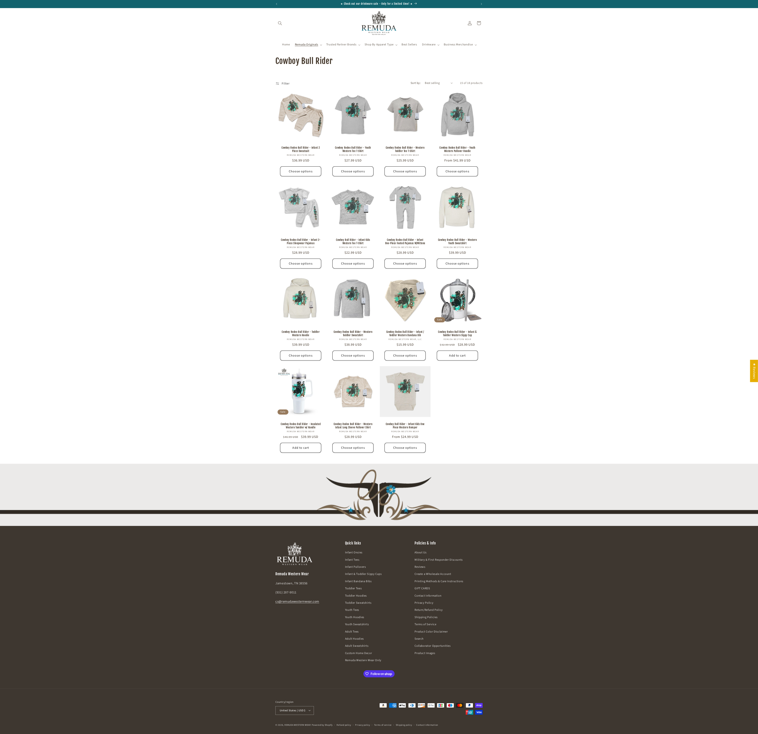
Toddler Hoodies (356, 596)
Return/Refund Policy (429, 610)
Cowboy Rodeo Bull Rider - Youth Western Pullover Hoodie (457, 149)
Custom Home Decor (358, 653)
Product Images (425, 653)
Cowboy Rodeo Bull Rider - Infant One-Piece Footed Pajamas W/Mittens (405, 241)
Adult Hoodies (354, 639)
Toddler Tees (353, 589)
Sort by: (416, 83)
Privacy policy (362, 724)
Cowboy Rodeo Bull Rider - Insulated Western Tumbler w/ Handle (301, 425)
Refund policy (344, 724)
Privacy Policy (424, 603)
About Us (420, 553)
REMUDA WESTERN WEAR (297, 724)
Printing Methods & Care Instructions (439, 581)
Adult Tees (352, 632)
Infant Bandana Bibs (358, 581)
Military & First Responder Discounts (439, 560)
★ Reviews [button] (754, 371)
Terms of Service (425, 624)
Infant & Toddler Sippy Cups (363, 574)
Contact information (427, 724)
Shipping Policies (426, 617)
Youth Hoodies (354, 617)
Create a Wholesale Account (433, 574)
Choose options (301, 171)
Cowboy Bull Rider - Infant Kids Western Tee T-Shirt (353, 241)
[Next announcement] (481, 4)
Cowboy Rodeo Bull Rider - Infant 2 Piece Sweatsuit (300, 149)
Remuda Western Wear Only (363, 660)
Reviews (420, 567)
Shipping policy (404, 724)
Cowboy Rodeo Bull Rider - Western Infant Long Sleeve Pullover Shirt (352, 425)
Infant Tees (352, 560)
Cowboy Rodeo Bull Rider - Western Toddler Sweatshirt (352, 333)
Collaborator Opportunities (432, 646)
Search (419, 639)
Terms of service (383, 724)
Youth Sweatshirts (357, 624)
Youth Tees (352, 610)
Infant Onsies (353, 553)
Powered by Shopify (322, 724)
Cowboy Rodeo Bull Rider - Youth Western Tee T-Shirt (353, 149)
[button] (279, 23)
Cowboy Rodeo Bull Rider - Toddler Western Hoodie (301, 333)
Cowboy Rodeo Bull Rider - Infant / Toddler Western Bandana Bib (405, 333)
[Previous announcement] (276, 4)
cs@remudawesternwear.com (297, 601)
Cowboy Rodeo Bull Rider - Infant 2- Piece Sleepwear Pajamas (300, 241)
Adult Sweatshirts (357, 646)
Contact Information (428, 596)
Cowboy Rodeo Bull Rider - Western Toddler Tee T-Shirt (405, 149)
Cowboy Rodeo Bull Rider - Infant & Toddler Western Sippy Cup (457, 333)
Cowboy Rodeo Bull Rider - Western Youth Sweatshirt (457, 241)
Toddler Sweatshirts (358, 603)
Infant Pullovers (355, 567)
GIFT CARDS (422, 589)
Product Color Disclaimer (431, 632)
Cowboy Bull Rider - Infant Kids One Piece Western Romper (405, 425)
